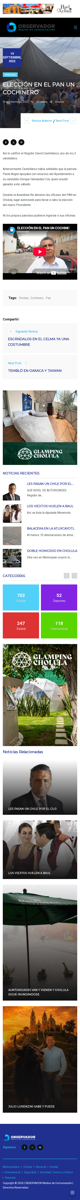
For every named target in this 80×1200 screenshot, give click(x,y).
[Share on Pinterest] (21, 142)
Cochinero (37, 298)
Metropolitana (11, 1166)
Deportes (10, 1177)
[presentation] (66, 575)
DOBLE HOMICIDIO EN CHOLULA (52, 551)
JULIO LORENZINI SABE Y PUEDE (31, 1106)
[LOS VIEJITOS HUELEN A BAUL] (12, 513)
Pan (48, 298)
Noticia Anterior (42, 121)
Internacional (12, 1172)
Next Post (62, 121)
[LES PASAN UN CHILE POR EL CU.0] (12, 491)
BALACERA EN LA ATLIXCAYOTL (50, 528)
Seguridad (30, 1172)
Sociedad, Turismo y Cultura (56, 1172)
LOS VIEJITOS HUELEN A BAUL (50, 506)
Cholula (10, 75)
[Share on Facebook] (6, 142)
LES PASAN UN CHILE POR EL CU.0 (32, 808)
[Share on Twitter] (14, 142)
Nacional (41, 1166)
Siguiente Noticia (26, 331)
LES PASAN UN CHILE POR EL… (50, 484)
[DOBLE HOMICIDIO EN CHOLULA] (12, 558)
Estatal (54, 1166)
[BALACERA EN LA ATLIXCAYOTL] (12, 536)
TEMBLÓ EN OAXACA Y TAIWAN (35, 371)
